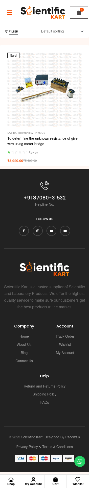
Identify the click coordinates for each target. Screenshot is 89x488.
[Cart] (79, 12)
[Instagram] (38, 231)
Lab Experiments (19, 132)
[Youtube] (51, 231)
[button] (9, 12)
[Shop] (11, 479)
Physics (39, 132)
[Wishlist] (77, 479)
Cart (55, 484)
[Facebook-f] (24, 231)
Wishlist (78, 484)
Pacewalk (72, 436)
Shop (11, 484)
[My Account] (33, 479)
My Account (33, 484)
